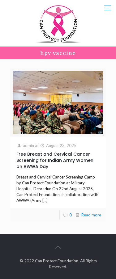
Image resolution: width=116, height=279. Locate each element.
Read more (91, 214)
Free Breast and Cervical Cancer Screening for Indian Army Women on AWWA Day (54, 160)
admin (28, 145)
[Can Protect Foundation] (58, 23)
